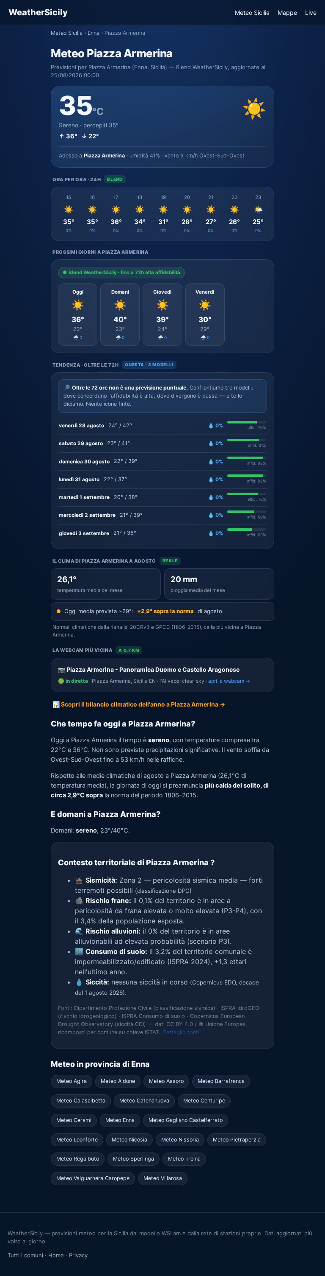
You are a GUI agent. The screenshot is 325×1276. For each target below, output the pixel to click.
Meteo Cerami (73, 1120)
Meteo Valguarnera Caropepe (92, 1178)
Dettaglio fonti (180, 1032)
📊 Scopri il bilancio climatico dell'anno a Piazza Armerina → (138, 704)
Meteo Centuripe (204, 1100)
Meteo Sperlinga (133, 1158)
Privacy (78, 1255)
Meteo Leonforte (77, 1139)
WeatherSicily (38, 12)
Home (56, 1255)
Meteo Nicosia (129, 1139)
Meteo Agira (71, 1081)
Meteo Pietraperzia (237, 1139)
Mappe (287, 12)
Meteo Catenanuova (144, 1100)
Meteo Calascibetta (80, 1100)
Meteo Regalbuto (77, 1158)
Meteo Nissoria (180, 1139)
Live (311, 12)
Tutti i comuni (25, 1255)
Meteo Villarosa (162, 1178)
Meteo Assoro (166, 1081)
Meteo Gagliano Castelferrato (186, 1120)
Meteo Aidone (118, 1081)
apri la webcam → (229, 681)
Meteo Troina (184, 1158)
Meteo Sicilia (252, 12)
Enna (93, 33)
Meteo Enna (120, 1120)
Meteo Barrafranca (221, 1081)
